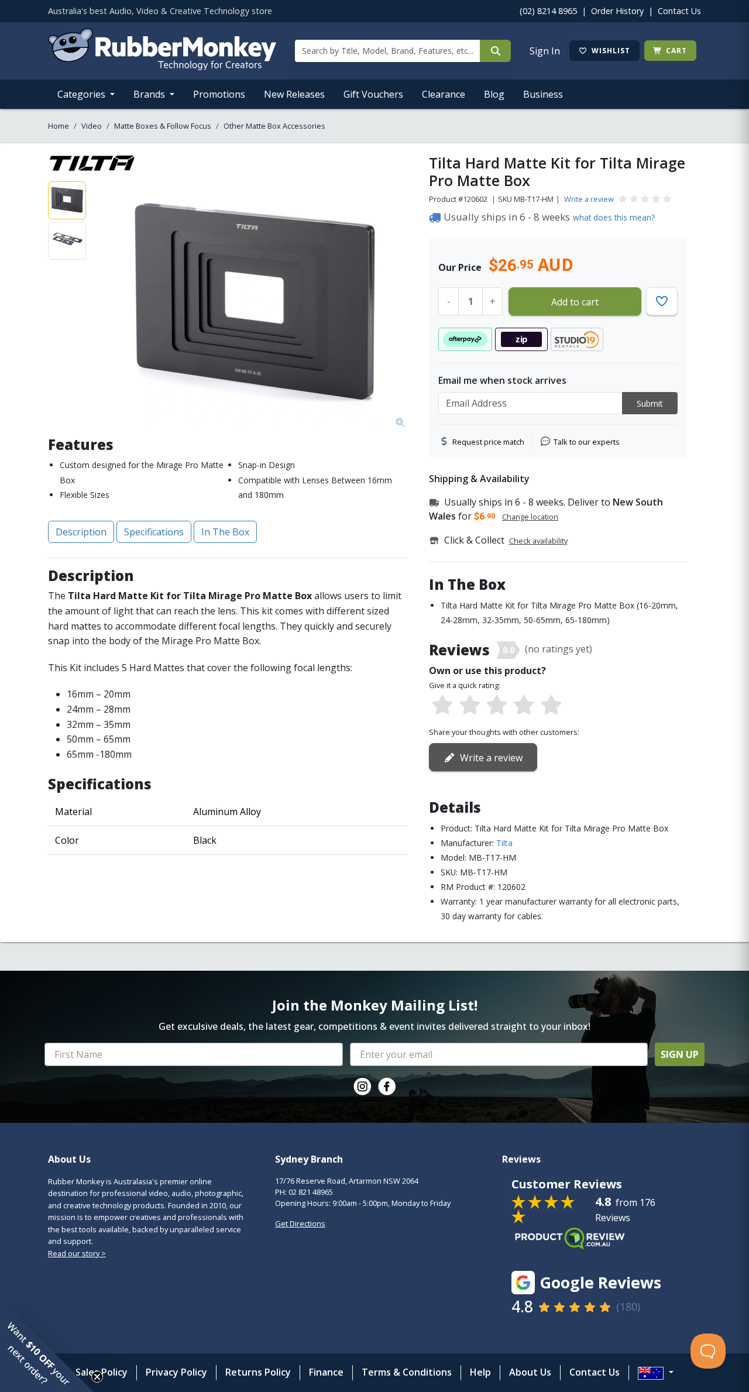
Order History (617, 10)
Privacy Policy (176, 1372)
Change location (530, 516)
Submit (650, 403)
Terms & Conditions (407, 1372)
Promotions (219, 94)
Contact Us (679, 10)
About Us (530, 1372)
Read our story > (77, 1253)
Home (58, 126)
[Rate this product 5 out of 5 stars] (551, 706)
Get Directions (300, 1223)
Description (81, 531)
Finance (326, 1372)
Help (480, 1372)
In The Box (225, 531)
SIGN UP (680, 1054)
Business (543, 94)
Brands (150, 94)
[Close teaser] (97, 1377)
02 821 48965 (310, 1192)
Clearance (443, 94)
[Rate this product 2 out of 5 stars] (469, 706)
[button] (47, 1345)
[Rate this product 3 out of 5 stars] (496, 706)
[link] (362, 1086)
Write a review (589, 199)
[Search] (495, 51)
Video (91, 126)
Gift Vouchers (373, 94)
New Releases (294, 94)
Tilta (504, 842)
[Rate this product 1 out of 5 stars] (442, 706)
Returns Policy (258, 1372)
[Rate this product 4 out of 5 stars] (523, 706)
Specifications (154, 531)
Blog (494, 94)
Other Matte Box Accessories (274, 126)
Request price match (488, 441)
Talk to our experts (587, 441)
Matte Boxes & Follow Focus (162, 126)
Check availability (538, 540)
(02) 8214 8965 (548, 10)
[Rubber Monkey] (162, 66)
